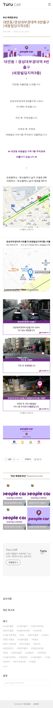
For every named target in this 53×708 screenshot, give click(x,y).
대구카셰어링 (20, 661)
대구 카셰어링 (10, 643)
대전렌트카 (9, 648)
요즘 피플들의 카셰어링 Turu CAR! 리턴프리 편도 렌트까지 (18, 555)
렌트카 (37, 643)
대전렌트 (24, 657)
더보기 (5, 666)
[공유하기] (14, 459)
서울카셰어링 (10, 657)
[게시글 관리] (18, 459)
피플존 (33, 661)
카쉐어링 (42, 652)
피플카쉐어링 (24, 630)
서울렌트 (30, 652)
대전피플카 (23, 648)
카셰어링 (38, 630)
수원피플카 (23, 626)
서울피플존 (23, 639)
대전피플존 (17, 652)
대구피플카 (25, 643)
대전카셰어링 (38, 626)
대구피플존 (9, 630)
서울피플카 (37, 657)
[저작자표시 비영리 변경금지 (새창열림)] (38, 459)
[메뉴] (49, 4)
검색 (47, 683)
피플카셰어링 (38, 648)
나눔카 (46, 635)
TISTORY (27, 704)
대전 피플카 (9, 639)
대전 (6, 652)
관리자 (36, 704)
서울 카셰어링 (10, 635)
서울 (48, 657)
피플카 (35, 639)
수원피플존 (9, 626)
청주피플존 (33, 635)
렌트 (22, 635)
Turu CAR (11, 549)
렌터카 (7, 661)
